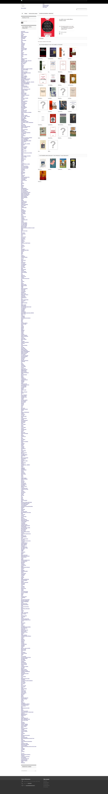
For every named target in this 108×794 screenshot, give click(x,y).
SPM (22, 214)
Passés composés (24, 500)
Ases (22, 282)
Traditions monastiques (25, 342)
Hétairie (22, 566)
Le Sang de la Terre (24, 219)
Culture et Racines (24, 335)
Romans (22, 142)
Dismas (22, 186)
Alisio (22, 498)
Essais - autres (23, 148)
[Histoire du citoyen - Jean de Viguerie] (73, 66)
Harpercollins (23, 455)
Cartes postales (23, 40)
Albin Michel (23, 422)
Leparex (22, 221)
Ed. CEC (22, 700)
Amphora (22, 674)
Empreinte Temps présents (25, 525)
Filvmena (22, 532)
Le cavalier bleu (23, 386)
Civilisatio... (50, 111)
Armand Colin (23, 421)
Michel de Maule (23, 385)
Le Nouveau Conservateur (25, 756)
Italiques (22, 209)
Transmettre (23, 365)
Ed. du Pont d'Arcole (24, 191)
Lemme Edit (23, 338)
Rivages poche (23, 588)
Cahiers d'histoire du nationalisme (26, 741)
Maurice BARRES (24, 107)
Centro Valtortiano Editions (25, 531)
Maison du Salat (23, 226)
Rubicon (22, 283)
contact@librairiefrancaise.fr (30, 785)
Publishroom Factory (24, 670)
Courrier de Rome (24, 180)
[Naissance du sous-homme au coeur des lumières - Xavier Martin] (63, 66)
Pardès (22, 602)
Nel (21, 231)
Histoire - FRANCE (24, 76)
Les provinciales (23, 516)
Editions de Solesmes (24, 360)
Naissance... (60, 71)
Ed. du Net (23, 683)
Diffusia (22, 517)
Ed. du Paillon (23, 660)
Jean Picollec (23, 492)
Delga (22, 701)
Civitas (22, 732)
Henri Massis (23, 102)
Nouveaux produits (46, 5)
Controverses (23, 135)
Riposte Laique (23, 269)
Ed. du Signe (23, 267)
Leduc (22, 497)
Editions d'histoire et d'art (25, 193)
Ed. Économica (23, 307)
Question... (40, 71)
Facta (22, 199)
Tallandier (22, 381)
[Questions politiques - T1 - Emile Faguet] (43, 118)
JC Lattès (22, 415)
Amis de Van (23, 300)
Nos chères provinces (24, 189)
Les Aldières (23, 308)
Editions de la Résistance (25, 194)
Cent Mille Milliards (24, 454)
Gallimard (22, 377)
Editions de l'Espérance (25, 372)
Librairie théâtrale (24, 688)
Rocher (22, 431)
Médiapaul (22, 380)
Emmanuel (23, 343)
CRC (22, 181)
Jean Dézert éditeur (24, 658)
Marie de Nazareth (24, 528)
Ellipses (22, 198)
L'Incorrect (22, 751)
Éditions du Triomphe (24, 352)
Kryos (22, 406)
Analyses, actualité (24, 115)
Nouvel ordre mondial (24, 720)
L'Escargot (23, 539)
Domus (22, 534)
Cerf (21, 411)
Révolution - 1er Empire (25, 79)
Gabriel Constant (24, 202)
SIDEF (22, 286)
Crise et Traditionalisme (25, 138)
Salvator (22, 515)
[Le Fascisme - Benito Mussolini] (73, 79)
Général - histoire (24, 75)
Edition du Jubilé (23, 349)
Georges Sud (23, 262)
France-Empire (23, 529)
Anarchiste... (50, 137)
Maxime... (60, 137)
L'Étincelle (22, 755)
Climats (22, 589)
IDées (22, 268)
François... (60, 98)
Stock (22, 434)
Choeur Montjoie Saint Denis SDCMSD (27, 312)
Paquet (22, 445)
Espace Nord (23, 289)
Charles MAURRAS (24, 101)
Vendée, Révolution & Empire (26, 72)
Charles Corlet (23, 691)
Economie (22, 722)
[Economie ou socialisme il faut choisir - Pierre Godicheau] (43, 79)
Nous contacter (23, 8)
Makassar (22, 668)
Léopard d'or (23, 295)
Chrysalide (23, 667)
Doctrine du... (40, 58)
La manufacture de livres (25, 384)
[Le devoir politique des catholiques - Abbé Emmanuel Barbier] (73, 105)
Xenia (22, 314)
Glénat (22, 438)
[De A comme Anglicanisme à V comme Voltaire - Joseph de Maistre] (63, 118)
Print (61, 33)
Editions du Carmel (24, 369)
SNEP (22, 253)
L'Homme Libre (23, 216)
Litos (22, 449)
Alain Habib (23, 659)
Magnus (22, 392)
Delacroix (22, 183)
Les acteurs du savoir (24, 355)
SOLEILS (22, 568)
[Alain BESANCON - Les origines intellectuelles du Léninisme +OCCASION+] (53, 145)
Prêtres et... (60, 58)
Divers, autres (23, 117)
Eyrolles (22, 413)
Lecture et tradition (24, 745)
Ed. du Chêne (23, 682)
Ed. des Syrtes (23, 573)
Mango (22, 329)
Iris (21, 208)
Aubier (22, 594)
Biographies (23, 80)
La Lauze (22, 717)
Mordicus (22, 435)
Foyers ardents (23, 690)
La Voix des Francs (24, 759)
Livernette (22, 643)
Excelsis (22, 367)
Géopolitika (23, 645)
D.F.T (22, 303)
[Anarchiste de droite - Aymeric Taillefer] (53, 132)
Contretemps (23, 523)
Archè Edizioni (23, 158)
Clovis (22, 508)
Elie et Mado (23, 622)
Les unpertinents (23, 484)
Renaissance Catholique (25, 744)
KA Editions (23, 485)
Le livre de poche (24, 418)
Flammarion (23, 583)
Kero (22, 437)
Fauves (22, 215)
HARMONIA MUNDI (24, 571)
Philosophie (23, 723)
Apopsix (22, 301)
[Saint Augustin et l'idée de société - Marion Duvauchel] (43, 132)
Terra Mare (23, 341)
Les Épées (23, 749)
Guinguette (23, 44)
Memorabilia (23, 562)
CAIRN (22, 716)
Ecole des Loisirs (24, 596)
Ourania (22, 510)
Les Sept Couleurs (24, 222)
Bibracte (22, 696)
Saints (22, 136)
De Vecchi (22, 266)
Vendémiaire (23, 574)
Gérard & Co (23, 203)
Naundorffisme (23, 662)
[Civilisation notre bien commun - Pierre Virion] (53, 105)
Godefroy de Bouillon (24, 204)
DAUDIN (22, 331)
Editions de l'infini (24, 285)
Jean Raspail (23, 104)
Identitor (22, 206)
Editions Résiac (23, 305)
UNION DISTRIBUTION (25, 579)
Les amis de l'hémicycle (25, 758)
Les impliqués (23, 213)
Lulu (21, 598)
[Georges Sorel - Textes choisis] (63, 79)
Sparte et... (40, 181)
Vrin (21, 298)
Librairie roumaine (24, 653)
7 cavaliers (23, 541)
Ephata (22, 461)
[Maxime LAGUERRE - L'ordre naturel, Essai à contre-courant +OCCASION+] (63, 132)
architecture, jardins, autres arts (26, 60)
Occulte (22, 113)
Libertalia (22, 577)
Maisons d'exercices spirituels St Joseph (27, 227)
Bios (22, 621)
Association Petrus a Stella (25, 527)
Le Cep (22, 742)
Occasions (23, 99)
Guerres (22, 67)
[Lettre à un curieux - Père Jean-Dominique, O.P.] (43, 163)
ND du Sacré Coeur (24, 230)
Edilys (22, 607)
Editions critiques (24, 669)
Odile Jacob (23, 432)
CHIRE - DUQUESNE (24, 612)
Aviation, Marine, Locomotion (26, 155)
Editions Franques (24, 196)
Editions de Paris (24, 371)
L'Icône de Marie (23, 521)
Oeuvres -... (70, 124)
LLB (21, 273)
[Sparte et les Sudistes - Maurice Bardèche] (43, 175)
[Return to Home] (22, 13)
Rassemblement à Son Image (26, 512)
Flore (22, 651)
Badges (22, 35)
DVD (22, 51)
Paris (22, 128)
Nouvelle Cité (23, 448)
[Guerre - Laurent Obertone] (73, 163)
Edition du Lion (23, 276)
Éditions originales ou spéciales (26, 112)
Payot (22, 595)
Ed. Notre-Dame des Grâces (25, 192)
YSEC (22, 261)
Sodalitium (23, 310)
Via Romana (23, 514)
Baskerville (23, 173)
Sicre (22, 252)
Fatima (22, 56)
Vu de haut (23, 740)
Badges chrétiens (24, 36)
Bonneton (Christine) (24, 409)
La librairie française (24, 379)
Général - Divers (23, 131)
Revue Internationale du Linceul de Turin (27, 738)
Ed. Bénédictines (24, 536)
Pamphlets (23, 119)
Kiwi (21, 496)
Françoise (22, 753)
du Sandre (22, 575)
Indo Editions (23, 652)
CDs (21, 41)
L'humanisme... (51, 58)
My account (46, 779)
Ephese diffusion (24, 544)
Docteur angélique (24, 519)
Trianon (22, 654)
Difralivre (22, 185)
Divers (22, 42)
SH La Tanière (23, 366)
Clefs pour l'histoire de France (26, 657)
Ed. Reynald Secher (24, 350)
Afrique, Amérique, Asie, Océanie (26, 152)
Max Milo (22, 493)
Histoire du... (70, 71)
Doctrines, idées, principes (33, 13)
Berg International (24, 374)
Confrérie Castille (24, 615)
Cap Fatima (23, 681)
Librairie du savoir (24, 664)
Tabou (22, 739)
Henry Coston (23, 205)
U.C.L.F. (22, 258)
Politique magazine (24, 760)
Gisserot (22, 337)
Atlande (22, 499)
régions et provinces (24, 129)
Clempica (22, 277)
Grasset (22, 428)
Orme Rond (23, 232)
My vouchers (46, 786)
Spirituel (22, 46)
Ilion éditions (23, 439)
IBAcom (22, 694)
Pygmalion (23, 586)
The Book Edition (24, 644)
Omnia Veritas (23, 296)
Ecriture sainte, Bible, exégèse (26, 140)
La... (49, 71)
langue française (23, 147)
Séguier (22, 572)
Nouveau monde (23, 416)
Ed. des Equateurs (24, 580)
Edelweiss (22, 641)
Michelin (22, 328)
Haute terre (23, 275)
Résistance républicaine (25, 600)
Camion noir (23, 175)
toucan (22, 425)
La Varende (23, 105)
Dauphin (22, 581)
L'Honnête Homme (24, 546)
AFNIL (22, 695)
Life (21, 362)
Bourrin (22, 375)
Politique (25, 13)
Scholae (22, 610)
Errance (22, 593)
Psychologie (23, 124)
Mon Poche (23, 408)
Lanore (22, 490)
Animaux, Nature (24, 156)
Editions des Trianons (24, 294)
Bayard (22, 440)
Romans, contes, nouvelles (25, 143)
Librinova (22, 459)
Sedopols (22, 251)
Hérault (22, 687)
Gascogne (22, 570)
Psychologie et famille (24, 121)
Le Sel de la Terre (24, 730)
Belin (22, 501)
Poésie (22, 145)
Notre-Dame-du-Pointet (25, 673)
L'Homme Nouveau (24, 345)
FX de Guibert (23, 427)
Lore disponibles (23, 264)
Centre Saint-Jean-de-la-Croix (26, 533)
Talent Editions (23, 450)
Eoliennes (22, 507)
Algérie (22, 153)
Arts (21, 57)
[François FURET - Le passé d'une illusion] (63, 92)
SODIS (22, 373)
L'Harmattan (23, 212)
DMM (22, 513)
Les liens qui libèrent (24, 592)
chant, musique (23, 62)
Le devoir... (70, 111)
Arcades (22, 623)
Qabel (22, 537)
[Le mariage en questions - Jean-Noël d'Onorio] (53, 79)
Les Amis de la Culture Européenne (27, 680)
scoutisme (22, 96)
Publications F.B (23, 297)
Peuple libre (23, 361)
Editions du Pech (24, 353)
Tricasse (22, 665)
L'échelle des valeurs (24, 743)
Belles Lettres (23, 313)
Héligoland (22, 292)
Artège (22, 423)
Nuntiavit (22, 364)
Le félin (22, 576)
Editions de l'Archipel (24, 433)
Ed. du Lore (23, 263)
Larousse (22, 430)
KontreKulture (23, 210)
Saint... (39, 137)
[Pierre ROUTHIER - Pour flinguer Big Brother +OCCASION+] (43, 105)
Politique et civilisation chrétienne (26, 137)
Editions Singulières (24, 288)
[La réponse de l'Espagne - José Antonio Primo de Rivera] (53, 118)
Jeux (22, 39)
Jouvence (22, 491)
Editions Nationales (24, 197)
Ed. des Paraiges (24, 190)
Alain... (49, 151)
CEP (22, 655)
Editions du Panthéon (24, 441)
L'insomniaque (23, 291)
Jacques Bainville (24, 103)
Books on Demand (24, 391)
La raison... (50, 169)
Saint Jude (23, 518)
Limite (22, 747)
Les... (39, 151)
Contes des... (60, 169)
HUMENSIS (23, 468)
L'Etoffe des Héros (24, 698)
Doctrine (22, 134)
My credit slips (46, 782)
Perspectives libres (24, 737)
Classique (22, 47)
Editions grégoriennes (24, 336)
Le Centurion (23, 522)
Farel (22, 344)
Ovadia (22, 699)
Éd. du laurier (23, 354)
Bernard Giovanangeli (24, 457)
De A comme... (60, 124)
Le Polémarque (23, 565)
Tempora (22, 689)
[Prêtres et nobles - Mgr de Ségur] (63, 52)
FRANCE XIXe (23, 77)
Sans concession (24, 663)
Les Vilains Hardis (24, 224)
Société (22, 151)
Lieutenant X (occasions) (25, 95)
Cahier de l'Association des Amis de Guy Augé (28, 746)
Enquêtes (22, 65)
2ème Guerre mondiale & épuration (26, 68)
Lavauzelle (23, 467)
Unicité (22, 569)
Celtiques (22, 176)
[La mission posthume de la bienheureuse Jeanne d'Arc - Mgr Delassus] (63, 105)
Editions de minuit (24, 383)
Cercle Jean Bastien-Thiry (25, 177)
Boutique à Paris (45, 6)
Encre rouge (23, 686)
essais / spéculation (24, 139)
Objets (22, 50)
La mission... (60, 111)
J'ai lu (22, 585)
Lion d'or (22, 620)
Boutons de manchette (24, 32)
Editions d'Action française (25, 567)
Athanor (22, 465)
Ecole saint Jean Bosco (25, 606)
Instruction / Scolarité (24, 98)
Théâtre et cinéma (24, 58)
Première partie (23, 535)
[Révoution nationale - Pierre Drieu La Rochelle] (43, 92)
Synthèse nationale (24, 257)
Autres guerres (23, 73)
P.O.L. (22, 235)
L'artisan (22, 451)
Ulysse (22, 259)
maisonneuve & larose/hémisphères (27, 506)
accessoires (23, 31)
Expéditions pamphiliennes (25, 671)
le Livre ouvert (23, 368)
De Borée (22, 387)
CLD (21, 390)
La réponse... (50, 124)
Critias (22, 647)
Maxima (22, 463)
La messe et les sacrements (25, 132)
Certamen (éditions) (24, 542)
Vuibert (22, 494)
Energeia (22, 270)
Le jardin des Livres (24, 488)
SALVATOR (23, 509)
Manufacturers (26, 766)
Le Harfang (23, 748)
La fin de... (70, 58)
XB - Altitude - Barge (24, 547)
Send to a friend (63, 32)
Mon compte (45, 7)
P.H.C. (22, 234)
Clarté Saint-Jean (24, 178)
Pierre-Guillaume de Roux (25, 503)
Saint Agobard (23, 311)
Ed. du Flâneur (23, 676)
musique (22, 109)
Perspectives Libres (24, 460)
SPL (21, 254)
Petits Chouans (23, 613)
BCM (22, 174)
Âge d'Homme (23, 211)
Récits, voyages (23, 150)
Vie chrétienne (23, 133)
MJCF (22, 229)
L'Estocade (23, 545)
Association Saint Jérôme (25, 599)
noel (21, 721)
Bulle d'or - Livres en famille (25, 648)
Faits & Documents (24, 728)
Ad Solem (22, 446)
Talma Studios (23, 458)
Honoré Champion (24, 272)
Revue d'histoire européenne (25, 754)
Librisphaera (23, 679)
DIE (21, 184)
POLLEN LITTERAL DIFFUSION (26, 502)
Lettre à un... (40, 169)
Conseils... (70, 137)
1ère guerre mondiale (24, 69)
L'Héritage (22, 729)
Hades (22, 417)
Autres (22, 33)
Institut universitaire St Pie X (25, 619)
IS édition (22, 447)
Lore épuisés (23, 265)
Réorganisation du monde (25, 678)
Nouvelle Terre (23, 483)
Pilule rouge (23, 640)
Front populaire (23, 757)
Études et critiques (24, 146)
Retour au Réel (23, 649)
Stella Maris (23, 256)
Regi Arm (22, 563)
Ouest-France (23, 233)
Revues (22, 727)
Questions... (40, 124)
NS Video (22, 347)
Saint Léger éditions (24, 356)
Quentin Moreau (23, 526)
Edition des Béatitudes (24, 601)
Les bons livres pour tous (25, 278)
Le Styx (22, 220)
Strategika (22, 646)
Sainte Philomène (24, 543)
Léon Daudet (23, 106)
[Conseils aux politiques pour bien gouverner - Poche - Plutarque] (73, 132)
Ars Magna (23, 309)
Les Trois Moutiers (24, 223)
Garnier (22, 382)
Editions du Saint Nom (24, 195)
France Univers (23, 271)
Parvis (22, 675)
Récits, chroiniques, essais (25, 719)
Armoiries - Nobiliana (24, 724)
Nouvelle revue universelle (25, 735)
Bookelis (22, 444)
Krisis (22, 274)
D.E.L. (22, 182)
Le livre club (23, 290)
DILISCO (22, 487)
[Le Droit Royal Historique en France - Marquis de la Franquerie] (73, 92)
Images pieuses (23, 141)
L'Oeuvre (22, 217)
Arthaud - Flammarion (24, 582)
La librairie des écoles (24, 489)
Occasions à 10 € (24, 110)
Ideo (21, 456)
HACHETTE (23, 414)
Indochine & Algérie (24, 71)
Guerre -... (69, 169)
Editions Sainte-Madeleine (25, 351)
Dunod (22, 442)
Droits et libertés (23, 339)
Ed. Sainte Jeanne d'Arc (25, 618)
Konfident (22, 334)
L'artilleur (22, 419)
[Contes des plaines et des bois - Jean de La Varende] (63, 163)
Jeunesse (22, 45)
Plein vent (22, 453)
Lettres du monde (24, 225)
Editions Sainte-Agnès (24, 299)
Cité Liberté (23, 693)
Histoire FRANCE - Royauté (25, 78)
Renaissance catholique (25, 520)
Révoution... (40, 98)
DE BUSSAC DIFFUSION (25, 608)
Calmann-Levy (23, 436)
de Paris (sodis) (23, 389)
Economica (23, 625)
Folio (22, 407)
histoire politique (23, 118)
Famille (22, 66)
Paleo (22, 609)
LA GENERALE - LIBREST (25, 464)
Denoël (22, 376)
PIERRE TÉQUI (23, 370)
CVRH (22, 287)
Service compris (23, 692)
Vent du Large (23, 260)
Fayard (22, 426)
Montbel (22, 410)
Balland (22, 388)
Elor (21, 614)
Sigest (22, 466)
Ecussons (22, 34)
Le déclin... (50, 98)
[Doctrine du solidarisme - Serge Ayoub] (43, 52)
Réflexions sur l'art (24, 61)
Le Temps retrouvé (24, 561)
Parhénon (22, 661)
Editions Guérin (23, 304)
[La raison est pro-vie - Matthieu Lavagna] (53, 163)
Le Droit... (70, 98)
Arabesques (23, 672)
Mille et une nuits (24, 452)
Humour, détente (23, 726)
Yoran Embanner (23, 505)
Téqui (22, 346)
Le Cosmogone (23, 656)
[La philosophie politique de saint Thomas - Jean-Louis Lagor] (53, 66)
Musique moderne (24, 48)
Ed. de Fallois (23, 424)
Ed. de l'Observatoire (24, 591)
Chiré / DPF (23, 616)
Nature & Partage (24, 486)
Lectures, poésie (23, 49)
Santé (22, 123)
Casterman (23, 584)
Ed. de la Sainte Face (24, 697)
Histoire (22, 74)
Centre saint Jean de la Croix (26, 540)
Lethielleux (23, 443)
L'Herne (22, 590)
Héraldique (23, 59)
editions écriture (23, 284)
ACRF (22, 605)
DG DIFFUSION (23, 469)
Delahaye (22, 642)
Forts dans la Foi (24, 201)
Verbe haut (23, 564)
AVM (22, 340)
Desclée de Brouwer (24, 420)
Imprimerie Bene (23, 207)
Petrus (22, 363)
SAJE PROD (23, 348)
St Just (22, 255)
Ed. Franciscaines (24, 511)
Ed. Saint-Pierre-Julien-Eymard (26, 306)
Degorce (22, 159)
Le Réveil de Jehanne (24, 666)
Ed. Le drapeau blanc (24, 538)
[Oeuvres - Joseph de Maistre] (73, 118)
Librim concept (23, 293)
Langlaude (22, 218)
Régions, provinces (24, 127)
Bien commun (23, 530)
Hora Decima (23, 357)
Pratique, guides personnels (25, 126)
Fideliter (22, 200)
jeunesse (22, 52)
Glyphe (22, 333)
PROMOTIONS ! (24, 120)
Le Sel (22, 611)
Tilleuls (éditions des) (24, 718)
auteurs (22, 157)
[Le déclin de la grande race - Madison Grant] (53, 92)
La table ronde (23, 378)
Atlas (22, 280)
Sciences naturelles (24, 725)
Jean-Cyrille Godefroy (24, 504)
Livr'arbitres (23, 702)
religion (22, 53)
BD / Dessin (23, 63)
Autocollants (23, 38)
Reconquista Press (24, 603)
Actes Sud (23, 587)
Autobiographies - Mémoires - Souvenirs (27, 81)
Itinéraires (22, 281)
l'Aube (22, 578)
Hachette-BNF (23, 462)
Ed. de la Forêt (23, 685)
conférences (23, 43)
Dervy (22, 684)
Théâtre (22, 149)
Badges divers (23, 37)
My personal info (46, 785)
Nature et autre (23, 125)
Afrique (22, 154)
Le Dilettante (23, 597)
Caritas (22, 761)
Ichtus (22, 677)
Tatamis (22, 332)
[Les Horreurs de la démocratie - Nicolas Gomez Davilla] (43, 145)
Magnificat (22, 330)
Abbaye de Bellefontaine (25, 412)
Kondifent (22, 639)
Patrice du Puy (23, 650)
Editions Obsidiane (24, 302)
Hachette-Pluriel (23, 429)
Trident (22, 617)
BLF (21, 279)
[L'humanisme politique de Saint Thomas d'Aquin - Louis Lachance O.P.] (53, 52)
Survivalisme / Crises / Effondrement (27, 122)
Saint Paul (22, 358)
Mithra (22, 228)
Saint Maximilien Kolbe (25, 250)
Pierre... (39, 111)
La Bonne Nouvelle (24, 524)
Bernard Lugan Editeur (24, 604)
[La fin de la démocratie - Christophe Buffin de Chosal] (73, 52)
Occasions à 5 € (23, 111)
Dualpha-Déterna (23, 188)
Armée (22, 70)
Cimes (22, 624)
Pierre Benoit (23, 108)
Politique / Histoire (24, 54)
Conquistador (23, 179)
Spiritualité (23, 130)
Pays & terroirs (23, 236)
